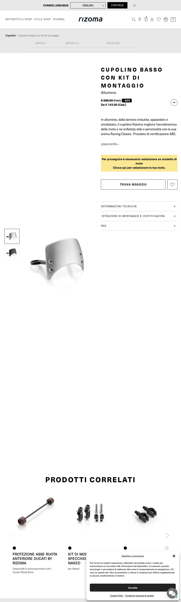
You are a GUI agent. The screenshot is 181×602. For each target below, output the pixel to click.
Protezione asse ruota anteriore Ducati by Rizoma (35, 558)
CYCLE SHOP (42, 19)
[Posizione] (140, 19)
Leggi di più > (110, 144)
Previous (13, 535)
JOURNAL (59, 19)
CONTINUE (117, 5)
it (173, 19)
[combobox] (40, 43)
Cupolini (10, 35)
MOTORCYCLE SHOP (18, 19)
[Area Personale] (152, 19)
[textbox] (40, 43)
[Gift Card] (166, 19)
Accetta (132, 587)
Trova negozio (133, 184)
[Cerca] (134, 19)
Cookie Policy (116, 595)
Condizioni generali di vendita (139, 595)
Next (167, 535)
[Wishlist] (159, 19)
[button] (174, 556)
